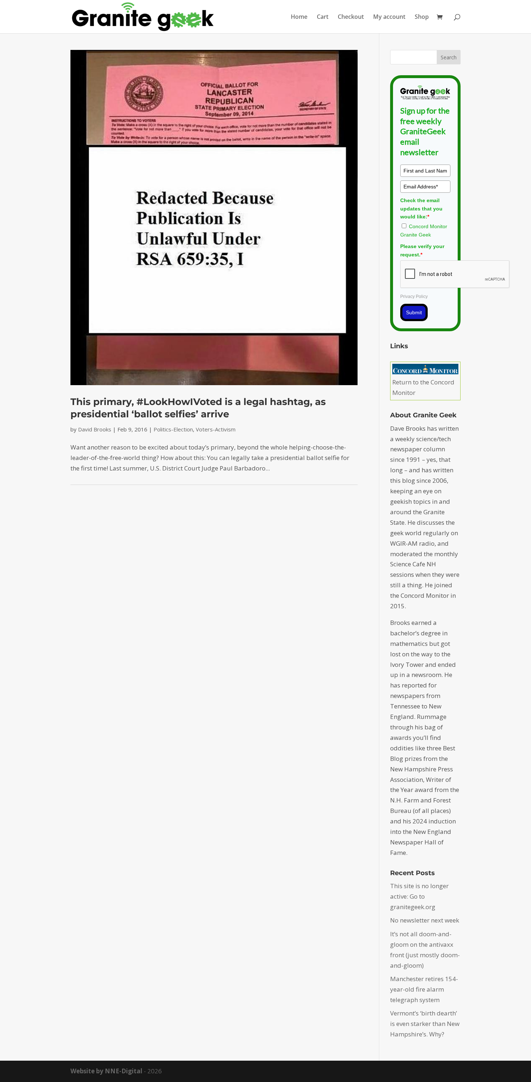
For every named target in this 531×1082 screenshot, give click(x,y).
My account (389, 17)
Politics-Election (173, 429)
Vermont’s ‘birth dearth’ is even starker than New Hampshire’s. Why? (424, 1023)
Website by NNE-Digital (106, 1071)
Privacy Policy (414, 296)
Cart (322, 17)
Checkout (351, 17)
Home (299, 17)
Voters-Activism (216, 429)
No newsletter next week (424, 920)
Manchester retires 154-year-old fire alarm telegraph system (424, 989)
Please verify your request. (422, 250)
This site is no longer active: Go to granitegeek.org (419, 896)
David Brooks (94, 429)
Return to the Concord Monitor (423, 387)
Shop (422, 17)
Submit (414, 312)
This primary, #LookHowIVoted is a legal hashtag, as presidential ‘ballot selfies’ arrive (198, 408)
